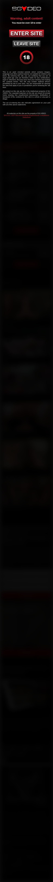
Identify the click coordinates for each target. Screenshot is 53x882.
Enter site (26, 33)
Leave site (26, 43)
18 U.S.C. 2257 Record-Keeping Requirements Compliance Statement (26, 116)
